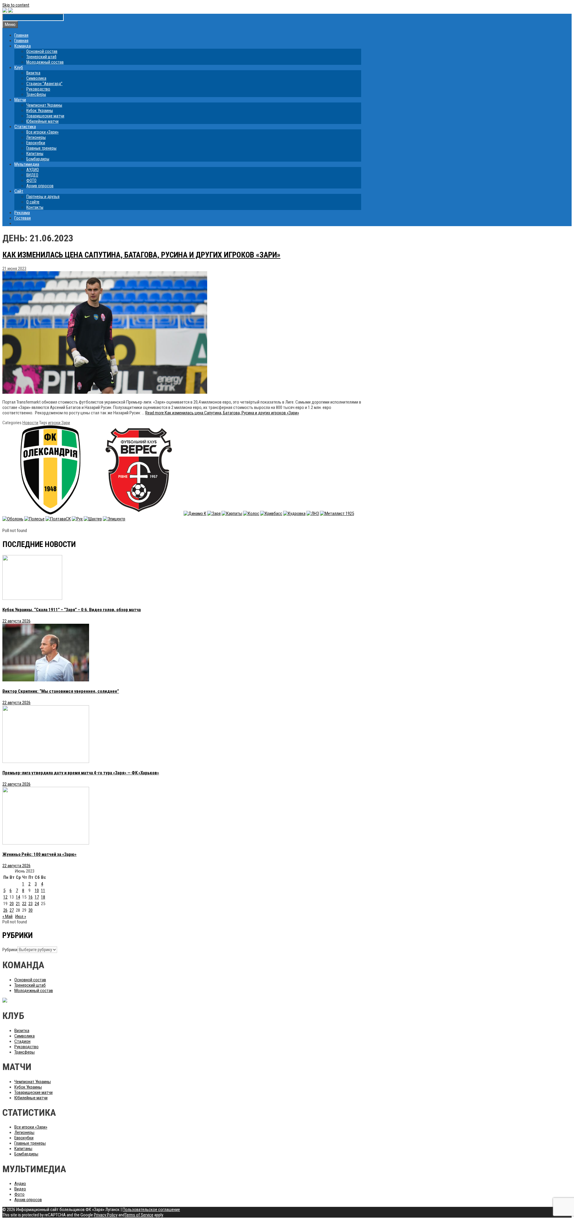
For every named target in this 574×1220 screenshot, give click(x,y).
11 (43, 890)
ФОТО (31, 180)
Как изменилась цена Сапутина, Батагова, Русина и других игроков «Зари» (141, 254)
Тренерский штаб (41, 56)
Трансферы (36, 94)
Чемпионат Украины (44, 105)
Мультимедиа (26, 164)
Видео (20, 1189)
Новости (30, 422)
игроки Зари (59, 422)
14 (18, 897)
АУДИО (32, 169)
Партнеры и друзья (42, 196)
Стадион (22, 1041)
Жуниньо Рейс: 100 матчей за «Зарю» (39, 854)
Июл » (20, 916)
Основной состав (41, 51)
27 (12, 910)
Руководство (38, 89)
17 (37, 897)
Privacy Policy (105, 1215)
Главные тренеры (41, 148)
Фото (19, 1194)
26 (5, 910)
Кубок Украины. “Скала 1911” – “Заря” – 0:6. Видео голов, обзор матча (71, 609)
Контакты (34, 207)
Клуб (18, 67)
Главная (21, 35)
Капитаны (34, 153)
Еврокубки (35, 142)
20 (12, 903)
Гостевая (22, 218)
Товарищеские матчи (45, 116)
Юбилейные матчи (42, 121)
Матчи (20, 99)
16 (30, 897)
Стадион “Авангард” (44, 83)
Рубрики (9, 949)
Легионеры (36, 137)
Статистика (25, 126)
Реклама (22, 212)
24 (37, 903)
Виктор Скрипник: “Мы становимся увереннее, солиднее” (60, 691)
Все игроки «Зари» (42, 132)
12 (5, 897)
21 (18, 903)
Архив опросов (40, 185)
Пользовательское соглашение (151, 1209)
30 (30, 910)
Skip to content (15, 5)
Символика (36, 78)
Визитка (33, 72)
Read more (222, 413)
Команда (22, 46)
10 (37, 890)
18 (43, 897)
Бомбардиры (37, 159)
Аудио (20, 1183)
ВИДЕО (32, 175)
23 (30, 903)
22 (24, 903)
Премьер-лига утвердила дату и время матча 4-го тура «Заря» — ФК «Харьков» (80, 772)
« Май (7, 916)
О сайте (32, 202)
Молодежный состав (45, 62)
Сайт (18, 191)
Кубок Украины (39, 110)
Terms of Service (139, 1215)
